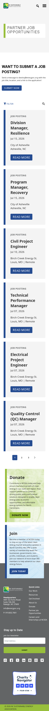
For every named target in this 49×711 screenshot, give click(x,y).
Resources (33, 594)
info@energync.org (11, 608)
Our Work (33, 591)
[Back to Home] (12, 5)
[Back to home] (12, 589)
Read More (21, 157)
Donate (32, 606)
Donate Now (20, 515)
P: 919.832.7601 (10, 612)
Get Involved (34, 598)
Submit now (11, 88)
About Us (33, 602)
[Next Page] (35, 457)
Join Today (19, 571)
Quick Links (34, 587)
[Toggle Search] (37, 5)
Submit (24, 650)
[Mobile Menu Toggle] (44, 5)
